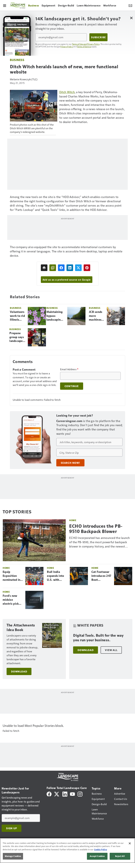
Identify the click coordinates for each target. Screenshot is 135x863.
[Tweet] (78, 267)
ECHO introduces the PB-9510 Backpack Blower (95, 528)
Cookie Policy (100, 849)
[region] (67, 850)
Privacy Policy (66, 46)
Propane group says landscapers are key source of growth (17, 337)
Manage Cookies (13, 856)
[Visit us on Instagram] (80, 793)
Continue (72, 386)
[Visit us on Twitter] (57, 793)
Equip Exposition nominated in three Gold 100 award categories (13, 576)
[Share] (61, 267)
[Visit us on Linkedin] (64, 793)
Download (19, 671)
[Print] (44, 267)
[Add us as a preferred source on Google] (52, 267)
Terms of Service (84, 46)
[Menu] (5, 5)
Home (72, 520)
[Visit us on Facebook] (49, 793)
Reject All (120, 856)
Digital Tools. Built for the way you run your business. (98, 637)
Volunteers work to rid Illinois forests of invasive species (17, 316)
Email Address (69, 369)
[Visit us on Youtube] (72, 793)
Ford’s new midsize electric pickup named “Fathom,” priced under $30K (12, 600)
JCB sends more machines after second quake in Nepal (95, 316)
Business (17, 60)
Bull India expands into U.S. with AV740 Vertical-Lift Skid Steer (55, 576)
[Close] (129, 843)
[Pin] (87, 267)
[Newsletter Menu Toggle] (130, 5)
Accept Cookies (97, 856)
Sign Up (11, 828)
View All (111, 650)
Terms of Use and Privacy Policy (86, 44)
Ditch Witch (67, 92)
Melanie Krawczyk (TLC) (24, 79)
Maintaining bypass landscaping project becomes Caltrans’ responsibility (55, 316)
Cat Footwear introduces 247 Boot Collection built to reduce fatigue (101, 576)
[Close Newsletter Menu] (131, 18)
